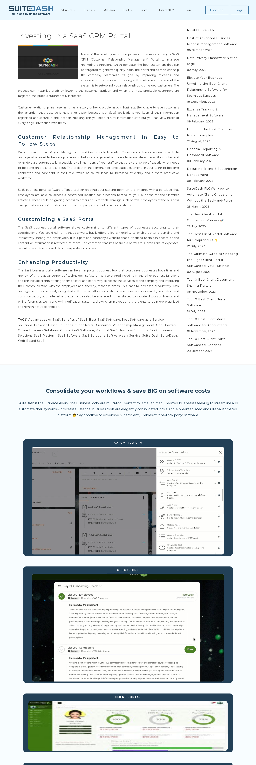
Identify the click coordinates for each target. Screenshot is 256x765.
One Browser (166, 325)
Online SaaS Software (77, 330)
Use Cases (109, 10)
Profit (126, 10)
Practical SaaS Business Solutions (122, 330)
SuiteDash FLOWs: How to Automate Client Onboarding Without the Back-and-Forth (210, 194)
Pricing (88, 10)
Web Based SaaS (31, 341)
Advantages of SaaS (44, 319)
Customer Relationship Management (125, 325)
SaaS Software (69, 335)
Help (188, 10)
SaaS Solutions (93, 335)
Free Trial (217, 10)
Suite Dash (150, 335)
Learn (144, 10)
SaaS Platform (45, 335)
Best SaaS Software (104, 319)
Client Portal (85, 325)
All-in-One (66, 10)
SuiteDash (169, 335)
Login (240, 10)
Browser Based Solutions (53, 325)
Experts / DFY (166, 10)
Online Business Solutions (38, 330)
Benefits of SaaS (74, 319)
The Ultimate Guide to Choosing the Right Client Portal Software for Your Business (212, 260)
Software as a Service (124, 335)
